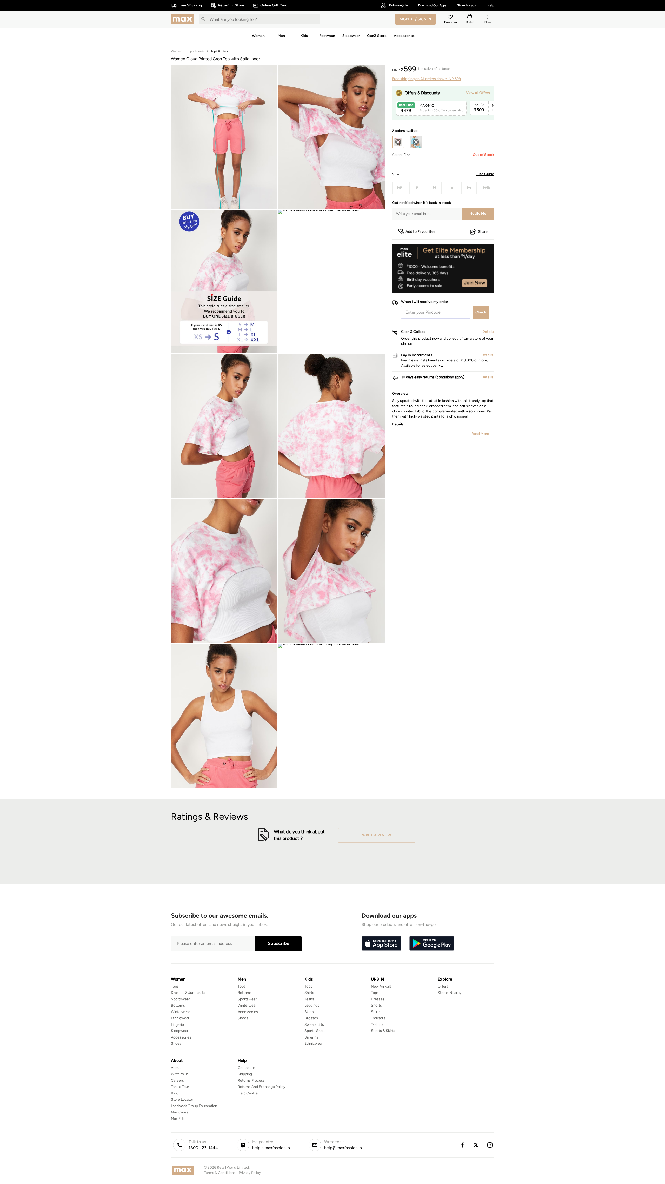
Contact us (247, 1068)
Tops (175, 986)
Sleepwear (179, 1031)
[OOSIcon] (416, 142)
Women (176, 51)
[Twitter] (476, 1145)
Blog (174, 1093)
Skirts (309, 1012)
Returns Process (251, 1080)
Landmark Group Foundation (194, 1106)
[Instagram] (490, 1145)
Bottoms (178, 1005)
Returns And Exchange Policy (261, 1086)
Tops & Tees (219, 51)
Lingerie (177, 1024)
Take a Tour (180, 1086)
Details (481, 285)
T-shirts (377, 1024)
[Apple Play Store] (381, 943)
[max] (184, 19)
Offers (443, 986)
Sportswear (196, 51)
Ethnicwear (180, 1018)
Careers (177, 1080)
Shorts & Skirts (383, 1031)
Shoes (176, 1043)
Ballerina (311, 1037)
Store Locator (182, 1099)
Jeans (309, 999)
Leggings (311, 1005)
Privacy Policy (250, 1172)
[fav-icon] (450, 18)
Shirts (309, 992)
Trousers (378, 1018)
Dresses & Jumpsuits (188, 992)
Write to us (180, 1074)
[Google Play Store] (431, 943)
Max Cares (179, 1112)
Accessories (181, 1037)
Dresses (311, 1018)
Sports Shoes (315, 1031)
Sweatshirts (314, 1024)
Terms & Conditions (220, 1172)
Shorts (376, 1005)
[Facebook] (462, 1145)
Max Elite (178, 1118)
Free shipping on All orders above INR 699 (426, 79)
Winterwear (180, 1012)
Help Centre (248, 1093)
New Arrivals (381, 986)
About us (178, 1068)
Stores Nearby (449, 992)
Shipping (245, 1074)
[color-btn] (416, 142)
